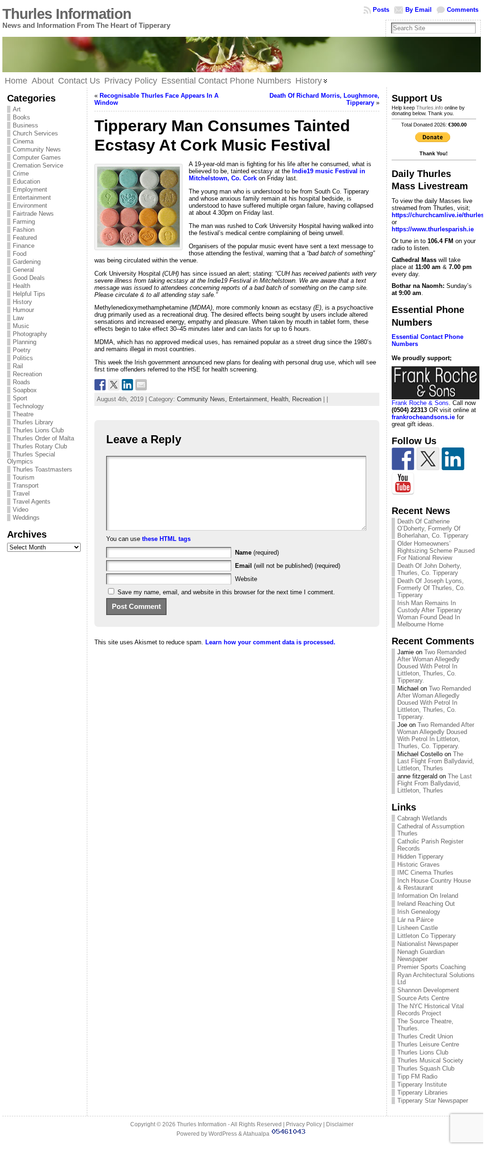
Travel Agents (31, 501)
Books (21, 117)
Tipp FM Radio (417, 1076)
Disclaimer (339, 1124)
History (22, 301)
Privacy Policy (304, 1124)
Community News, (203, 399)
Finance (23, 245)
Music (21, 325)
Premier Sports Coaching (431, 966)
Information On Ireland (427, 895)
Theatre (23, 414)
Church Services (35, 133)
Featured (25, 237)
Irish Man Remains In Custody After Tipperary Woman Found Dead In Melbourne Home (429, 613)
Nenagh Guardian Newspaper (420, 955)
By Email (418, 9)
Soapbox (25, 390)
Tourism (23, 477)
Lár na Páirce (415, 919)
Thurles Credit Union (425, 1036)
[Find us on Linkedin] (453, 458)
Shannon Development (428, 990)
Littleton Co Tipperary (426, 935)
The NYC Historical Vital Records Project (430, 1010)
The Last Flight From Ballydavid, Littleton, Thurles (435, 761)
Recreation (27, 374)
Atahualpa (256, 1134)
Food (19, 253)
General (23, 269)
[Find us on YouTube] (403, 484)
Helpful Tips (29, 293)
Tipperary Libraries (422, 1092)
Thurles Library (33, 422)
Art (17, 109)
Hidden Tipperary (420, 856)
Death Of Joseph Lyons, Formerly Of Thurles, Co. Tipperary (431, 588)
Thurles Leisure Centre (428, 1044)
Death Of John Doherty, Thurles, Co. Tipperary (429, 569)
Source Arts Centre (423, 998)
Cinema (23, 141)
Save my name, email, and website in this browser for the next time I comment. (226, 592)
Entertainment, (250, 399)
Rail (18, 366)
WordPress (223, 1134)
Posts (381, 9)
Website (246, 578)
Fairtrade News (33, 213)
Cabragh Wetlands (422, 818)
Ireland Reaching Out (426, 903)
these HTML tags (166, 538)
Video (20, 509)
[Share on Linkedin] (127, 384)
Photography (30, 334)
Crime (21, 173)
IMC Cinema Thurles (425, 872)
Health (21, 285)
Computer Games (37, 157)
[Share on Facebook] (100, 384)
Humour (23, 309)
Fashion (23, 229)
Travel (21, 493)
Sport (20, 398)
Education (26, 181)
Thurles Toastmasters (42, 469)
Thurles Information (66, 14)
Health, (281, 399)
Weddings (26, 517)
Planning (24, 342)
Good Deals (29, 277)
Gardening (27, 261)
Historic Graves (418, 864)
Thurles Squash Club (425, 1068)
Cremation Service (38, 165)
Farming (24, 221)
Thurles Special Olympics (31, 458)
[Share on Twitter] (113, 384)
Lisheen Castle (417, 927)
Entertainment (32, 197)
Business (25, 125)
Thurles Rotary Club (40, 446)
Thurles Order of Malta (43, 438)
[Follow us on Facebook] (403, 458)
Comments (462, 9)
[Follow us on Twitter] (428, 458)
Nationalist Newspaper (427, 943)
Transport (26, 485)
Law (18, 317)
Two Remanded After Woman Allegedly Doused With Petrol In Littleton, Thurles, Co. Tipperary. (431, 666)
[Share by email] (141, 384)
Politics (23, 358)
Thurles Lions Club (38, 430)
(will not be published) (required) (287, 565)
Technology (28, 406)
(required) (257, 552)
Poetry (22, 350)
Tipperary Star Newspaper (432, 1100)
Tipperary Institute (422, 1084)
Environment (30, 205)
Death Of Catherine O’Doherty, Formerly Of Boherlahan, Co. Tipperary (433, 528)
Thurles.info (429, 107)
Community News (37, 149)
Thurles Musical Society (430, 1060)
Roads (21, 382)
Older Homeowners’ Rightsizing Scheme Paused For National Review (436, 550)
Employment (30, 189)
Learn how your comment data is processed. (270, 642)
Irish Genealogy (418, 911)
